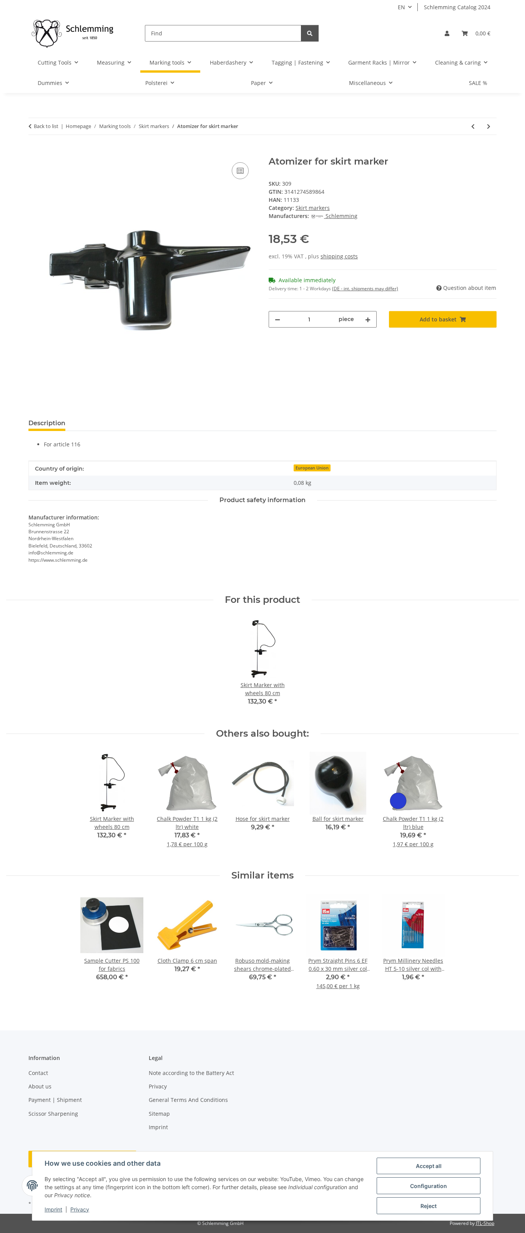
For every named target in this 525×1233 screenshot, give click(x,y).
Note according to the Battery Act (191, 1073)
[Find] (310, 33)
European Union (312, 468)
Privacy (79, 1209)
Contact (38, 1073)
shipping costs (339, 256)
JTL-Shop (485, 1223)
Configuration (428, 1186)
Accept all (429, 1166)
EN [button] (401, 7)
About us (40, 1086)
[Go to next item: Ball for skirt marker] (489, 126)
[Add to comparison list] (240, 170)
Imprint (53, 1209)
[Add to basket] (34, 152)
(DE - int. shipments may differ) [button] (365, 288)
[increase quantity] (367, 319)
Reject (428, 1206)
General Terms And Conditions (188, 1099)
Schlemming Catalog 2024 (457, 7)
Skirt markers (313, 207)
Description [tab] (46, 423)
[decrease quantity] (277, 319)
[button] (447, 33)
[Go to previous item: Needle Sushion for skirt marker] (473, 126)
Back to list (46, 126)
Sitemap (159, 1113)
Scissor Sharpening (53, 1113)
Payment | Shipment (55, 1099)
